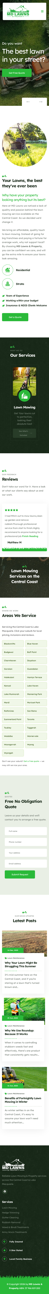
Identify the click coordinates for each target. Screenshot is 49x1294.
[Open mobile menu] (42, 11)
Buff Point (31, 652)
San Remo (32, 711)
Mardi (7, 702)
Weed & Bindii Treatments (15, 1227)
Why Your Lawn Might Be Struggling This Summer (21, 964)
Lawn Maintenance (15, 958)
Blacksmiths (9, 644)
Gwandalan (32, 669)
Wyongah (8, 753)
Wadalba (8, 736)
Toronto (30, 719)
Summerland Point (12, 719)
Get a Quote (15, 317)
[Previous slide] (28, 102)
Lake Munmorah (11, 694)
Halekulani (9, 677)
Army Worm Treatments (14, 1232)
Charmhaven (10, 660)
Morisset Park (33, 702)
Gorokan (8, 669)
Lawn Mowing (9, 1207)
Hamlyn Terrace (34, 677)
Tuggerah (31, 728)
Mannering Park (34, 694)
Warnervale (32, 736)
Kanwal (7, 686)
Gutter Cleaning (10, 1217)
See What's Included (23, 438)
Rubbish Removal (11, 1222)
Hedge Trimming (10, 1212)
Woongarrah (10, 744)
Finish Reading (30, 536)
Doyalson (31, 660)
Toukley (7, 728)
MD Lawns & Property (29, 246)
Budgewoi (8, 652)
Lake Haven (32, 686)
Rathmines (9, 711)
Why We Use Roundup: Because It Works (19, 1032)
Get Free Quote (17, 73)
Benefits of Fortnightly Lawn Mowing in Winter (23, 1099)
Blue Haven (32, 644)
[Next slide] (40, 102)
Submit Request (20, 874)
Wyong (30, 744)
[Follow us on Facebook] (4, 1191)
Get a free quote (31, 761)
